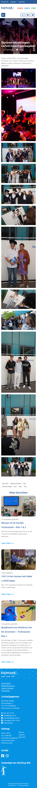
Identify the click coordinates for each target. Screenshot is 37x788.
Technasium (5, 691)
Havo (24, 483)
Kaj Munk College (7, 486)
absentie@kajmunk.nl (11, 718)
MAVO (20, 8)
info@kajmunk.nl (10, 715)
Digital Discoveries (8, 686)
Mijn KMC (22, 2)
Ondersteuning (6, 743)
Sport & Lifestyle (7, 688)
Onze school (5, 733)
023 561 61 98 (8, 713)
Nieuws (21, 732)
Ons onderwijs (6, 735)
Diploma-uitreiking (15, 483)
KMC (15, 486)
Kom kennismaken (8, 740)
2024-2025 (5, 483)
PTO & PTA (4, 2)
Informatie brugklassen (9, 738)
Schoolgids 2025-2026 (11, 720)
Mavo (20, 486)
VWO (33, 8)
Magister (13, 2)
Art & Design (6, 683)
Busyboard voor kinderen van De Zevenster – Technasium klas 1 (16, 631)
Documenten (8, 723)
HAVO (27, 8)
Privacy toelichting (23, 785)
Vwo (25, 486)
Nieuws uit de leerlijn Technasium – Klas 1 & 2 (13, 525)
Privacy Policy (12, 785)
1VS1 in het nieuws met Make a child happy (16, 578)
